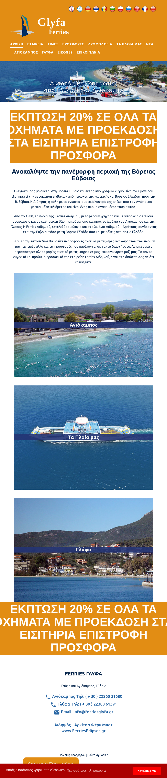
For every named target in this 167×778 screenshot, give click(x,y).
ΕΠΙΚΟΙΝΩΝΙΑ (88, 52)
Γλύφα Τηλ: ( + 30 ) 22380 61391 (86, 704)
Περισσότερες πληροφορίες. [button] (87, 770)
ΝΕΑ (150, 44)
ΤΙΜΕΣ (52, 44)
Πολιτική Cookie (98, 755)
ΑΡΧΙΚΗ (16, 44)
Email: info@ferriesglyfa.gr (86, 711)
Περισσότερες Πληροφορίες (83, 370)
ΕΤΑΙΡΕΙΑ (35, 44)
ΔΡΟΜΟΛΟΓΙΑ (100, 44)
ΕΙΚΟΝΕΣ (65, 52)
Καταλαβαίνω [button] (146, 770)
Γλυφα (47, 52)
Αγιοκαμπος (26, 52)
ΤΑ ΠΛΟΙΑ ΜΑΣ (129, 44)
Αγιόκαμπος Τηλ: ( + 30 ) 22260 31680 (86, 696)
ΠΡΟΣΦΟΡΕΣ (73, 44)
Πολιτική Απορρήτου (72, 755)
